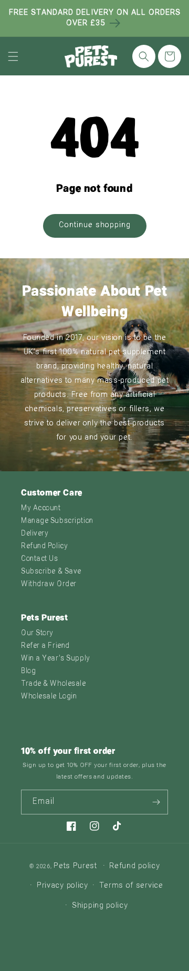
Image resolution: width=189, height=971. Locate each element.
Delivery (34, 534)
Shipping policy (100, 906)
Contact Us (39, 559)
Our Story (37, 633)
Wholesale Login (49, 697)
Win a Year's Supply (55, 659)
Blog (28, 671)
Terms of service (131, 886)
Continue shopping (95, 225)
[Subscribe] (155, 802)
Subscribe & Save (51, 572)
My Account (41, 508)
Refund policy (134, 866)
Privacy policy (62, 886)
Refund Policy (44, 546)
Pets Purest (75, 866)
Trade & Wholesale (53, 684)
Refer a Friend (45, 646)
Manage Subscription (57, 521)
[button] (13, 56)
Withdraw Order (49, 584)
